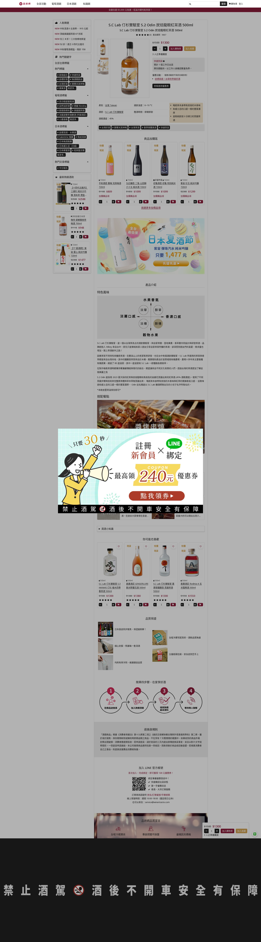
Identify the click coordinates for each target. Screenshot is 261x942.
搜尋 (223, 3)
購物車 (234, 3)
